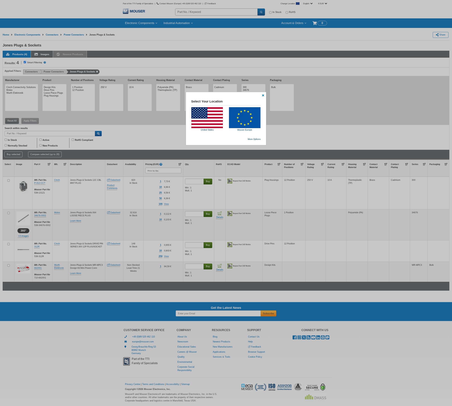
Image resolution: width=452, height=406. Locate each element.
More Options (254, 139)
